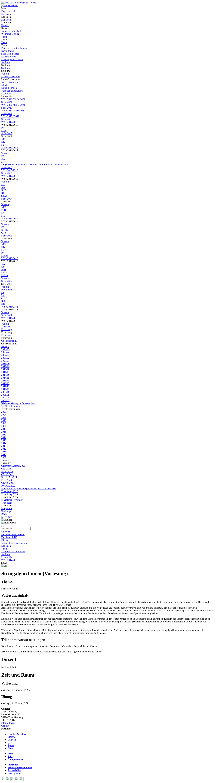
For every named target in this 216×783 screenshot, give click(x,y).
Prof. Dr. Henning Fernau (14, 48)
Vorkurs (5, 73)
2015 (3, 440)
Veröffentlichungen (10, 406)
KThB (4, 230)
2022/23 (5, 355)
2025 (3, 411)
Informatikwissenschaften (14, 543)
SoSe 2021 (6, 102)
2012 (3, 448)
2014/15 (5, 377)
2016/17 (5, 372)
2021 (3, 423)
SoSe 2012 (6, 281)
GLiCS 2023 (7, 482)
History (5, 346)
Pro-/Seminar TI (9, 289)
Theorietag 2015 (9, 494)
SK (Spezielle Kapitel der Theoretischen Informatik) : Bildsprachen (34, 164)
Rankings (6, 511)
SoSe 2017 (6, 133)
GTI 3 (4, 298)
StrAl (4, 195)
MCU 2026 (7, 471)
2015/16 (5, 375)
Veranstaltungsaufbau (12, 90)
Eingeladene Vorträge (12, 500)
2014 (3, 443)
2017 (3, 434)
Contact (5, 725)
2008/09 (5, 394)
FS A (3, 144)
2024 (3, 414)
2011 (3, 451)
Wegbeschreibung (10, 34)
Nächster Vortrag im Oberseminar (18, 403)
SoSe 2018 (6, 119)
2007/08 (5, 397)
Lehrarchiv (6, 93)
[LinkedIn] (22, 780)
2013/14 (5, 380)
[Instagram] (17, 780)
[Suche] (2, 526)
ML (3, 215)
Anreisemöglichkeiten (12, 31)
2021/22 (5, 357)
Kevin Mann (7, 51)
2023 (3, 417)
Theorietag (6, 502)
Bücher (5, 514)
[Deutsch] (6, 517)
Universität (6, 531)
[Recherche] (32, 529)
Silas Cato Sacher (10, 53)
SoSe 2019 (6, 113)
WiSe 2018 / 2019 (10, 116)
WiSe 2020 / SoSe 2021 (13, 105)
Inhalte (4, 85)
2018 (3, 431)
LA (3, 213)
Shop (10, 748)
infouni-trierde (8, 723)
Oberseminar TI (9, 340)
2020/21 (5, 360)
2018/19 (5, 366)
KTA (3, 161)
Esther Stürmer (8, 56)
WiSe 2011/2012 (9, 306)
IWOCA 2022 (8, 485)
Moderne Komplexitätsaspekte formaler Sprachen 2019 (28, 488)
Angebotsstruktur (10, 82)
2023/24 (5, 352)
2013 (3, 446)
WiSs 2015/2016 (9, 170)
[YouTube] (12, 780)
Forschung (6, 329)
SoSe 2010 (6, 326)
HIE (3, 303)
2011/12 (5, 386)
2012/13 (5, 383)
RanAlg (5, 255)
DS (3, 156)
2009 (3, 457)
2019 (3, 428)
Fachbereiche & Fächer (13, 534)
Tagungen (6, 460)
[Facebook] (3, 780)
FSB (3, 210)
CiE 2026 (6, 468)
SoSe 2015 (6, 173)
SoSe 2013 (6, 235)
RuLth (4, 275)
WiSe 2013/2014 (9, 218)
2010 (3, 454)
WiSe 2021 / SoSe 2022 (13, 99)
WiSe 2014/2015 (9, 176)
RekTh (4, 301)
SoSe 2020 (6, 107)
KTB (3, 130)
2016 (3, 437)
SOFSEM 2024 (9, 477)
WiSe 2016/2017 (9, 147)
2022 (3, 420)
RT (2, 193)
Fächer (4, 540)
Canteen (12, 739)
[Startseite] (18, 2)
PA (2, 127)
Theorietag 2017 (9, 491)
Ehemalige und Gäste (12, 59)
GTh (3, 232)
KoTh (4, 272)
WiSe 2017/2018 (9, 122)
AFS (3, 139)
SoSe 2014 (6, 198)
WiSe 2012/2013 (9, 258)
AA (3, 159)
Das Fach (6, 14)
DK (3, 141)
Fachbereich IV (9, 537)
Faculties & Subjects (18, 734)
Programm (6, 508)
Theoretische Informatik (13, 551)
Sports (11, 745)
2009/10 (5, 392)
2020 (3, 426)
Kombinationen (9, 88)
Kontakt (5, 25)
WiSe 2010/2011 (9, 318)
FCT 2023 (6, 480)
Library (11, 736)
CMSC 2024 (7, 474)
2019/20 (5, 363)
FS (2, 292)
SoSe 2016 (6, 167)
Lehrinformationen (10, 76)
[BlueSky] (8, 780)
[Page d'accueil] (9, 5)
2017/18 (5, 369)
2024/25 (5, 349)
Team (4, 36)
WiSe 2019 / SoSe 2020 (13, 110)
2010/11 (5, 389)
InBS (3, 269)
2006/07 (5, 400)
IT (9, 742)
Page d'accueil (8, 11)
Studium (5, 62)
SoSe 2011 (6, 315)
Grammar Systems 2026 (13, 465)
